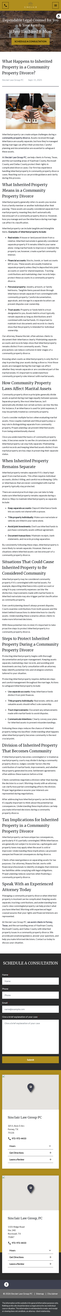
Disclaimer (52, 1293)
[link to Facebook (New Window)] (6, 1284)
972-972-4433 (18, 1138)
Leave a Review (16, 1159)
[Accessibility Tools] (58, 16)
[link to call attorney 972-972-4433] (5, 5)
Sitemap (40, 1293)
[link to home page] (30, 5)
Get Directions (16, 1152)
